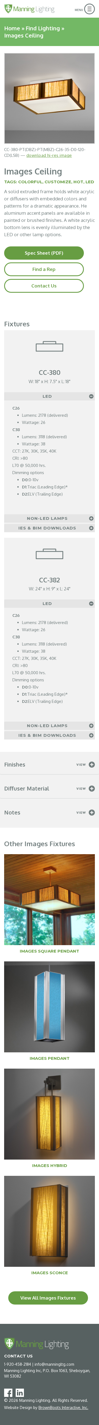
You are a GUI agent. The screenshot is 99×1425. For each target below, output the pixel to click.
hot (78, 181)
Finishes (14, 764)
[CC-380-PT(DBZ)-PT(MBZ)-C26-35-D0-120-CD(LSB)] (49, 98)
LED (90, 181)
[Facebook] (9, 1392)
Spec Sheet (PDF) (44, 253)
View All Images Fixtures (48, 1298)
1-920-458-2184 (17, 1364)
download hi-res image (49, 155)
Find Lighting (43, 28)
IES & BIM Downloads (47, 528)
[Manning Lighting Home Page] (29, 9)
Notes (12, 812)
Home (12, 28)
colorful (30, 181)
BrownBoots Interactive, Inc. (63, 1407)
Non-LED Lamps (47, 518)
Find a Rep (44, 269)
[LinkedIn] (21, 1392)
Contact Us (44, 286)
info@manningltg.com (54, 1364)
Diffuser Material (26, 788)
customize (58, 181)
